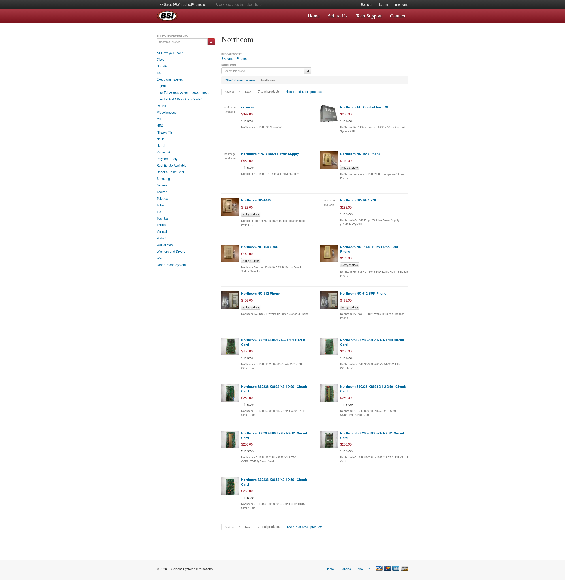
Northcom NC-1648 (256, 200)
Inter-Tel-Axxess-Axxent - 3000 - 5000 (183, 92)
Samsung (163, 178)
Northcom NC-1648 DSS (259, 246)
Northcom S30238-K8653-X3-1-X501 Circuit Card (274, 435)
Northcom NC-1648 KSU (358, 200)
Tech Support (369, 16)
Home (314, 16)
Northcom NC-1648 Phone (360, 153)
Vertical (162, 231)
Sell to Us (337, 16)
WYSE (161, 258)
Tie (159, 211)
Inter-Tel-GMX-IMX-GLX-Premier (179, 99)
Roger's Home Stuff (170, 172)
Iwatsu (161, 106)
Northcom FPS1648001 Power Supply (270, 153)
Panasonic (164, 152)
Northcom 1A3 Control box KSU (365, 107)
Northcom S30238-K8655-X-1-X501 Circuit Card (372, 435)
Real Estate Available (171, 165)
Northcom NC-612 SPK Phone (363, 293)
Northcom (268, 80)
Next (248, 92)
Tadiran (162, 192)
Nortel (161, 145)
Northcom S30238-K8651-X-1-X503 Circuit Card (372, 342)
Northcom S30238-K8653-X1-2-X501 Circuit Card (373, 389)
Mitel (160, 119)
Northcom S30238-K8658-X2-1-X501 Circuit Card (274, 482)
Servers (162, 185)
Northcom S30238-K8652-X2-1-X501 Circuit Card (274, 389)
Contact (397, 16)
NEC (160, 125)
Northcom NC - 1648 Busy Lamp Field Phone (369, 249)
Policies (345, 569)
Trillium (162, 225)
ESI (159, 72)
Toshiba (162, 218)
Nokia (161, 139)
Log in (383, 4)
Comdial (162, 66)
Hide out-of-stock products (304, 91)
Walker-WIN (165, 245)
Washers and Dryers (171, 251)
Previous (229, 92)
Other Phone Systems (172, 264)
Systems (227, 58)
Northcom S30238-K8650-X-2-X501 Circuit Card (273, 342)
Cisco (160, 59)
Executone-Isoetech (171, 79)
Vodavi (161, 238)
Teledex (162, 198)
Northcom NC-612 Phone (260, 293)
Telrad (161, 205)
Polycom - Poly (167, 158)
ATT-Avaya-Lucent (170, 53)
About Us (363, 569)
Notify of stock (349, 167)
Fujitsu (161, 86)
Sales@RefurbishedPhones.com (186, 4)
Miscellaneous (167, 112)
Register (367, 4)
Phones (242, 58)
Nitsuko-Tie (164, 132)
